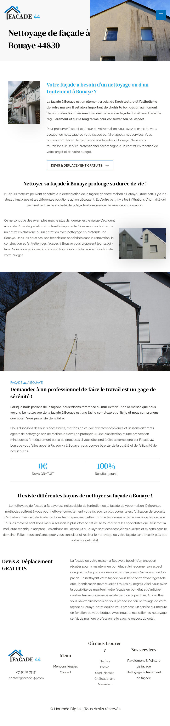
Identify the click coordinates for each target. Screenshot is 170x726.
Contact (65, 672)
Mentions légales (65, 666)
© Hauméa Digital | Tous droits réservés (85, 709)
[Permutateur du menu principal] (161, 15)
